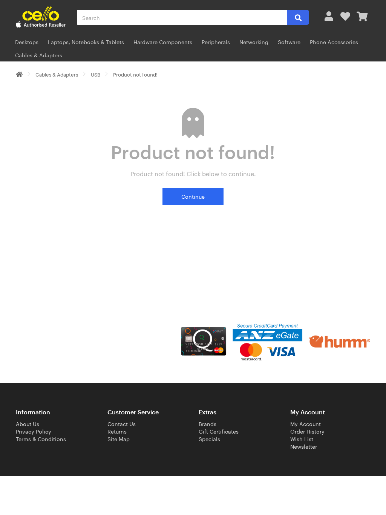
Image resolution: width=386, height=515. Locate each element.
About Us (27, 423)
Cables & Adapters (38, 55)
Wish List (301, 438)
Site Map (118, 438)
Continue (193, 196)
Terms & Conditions (41, 438)
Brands (207, 423)
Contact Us (121, 423)
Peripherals (216, 41)
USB (95, 74)
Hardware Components (162, 41)
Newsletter (303, 446)
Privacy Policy (33, 431)
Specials (209, 438)
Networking (253, 41)
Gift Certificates (219, 431)
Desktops (26, 41)
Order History (307, 431)
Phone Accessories (334, 41)
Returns (117, 431)
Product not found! (135, 74)
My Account (305, 423)
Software (289, 41)
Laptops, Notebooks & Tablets (86, 41)
